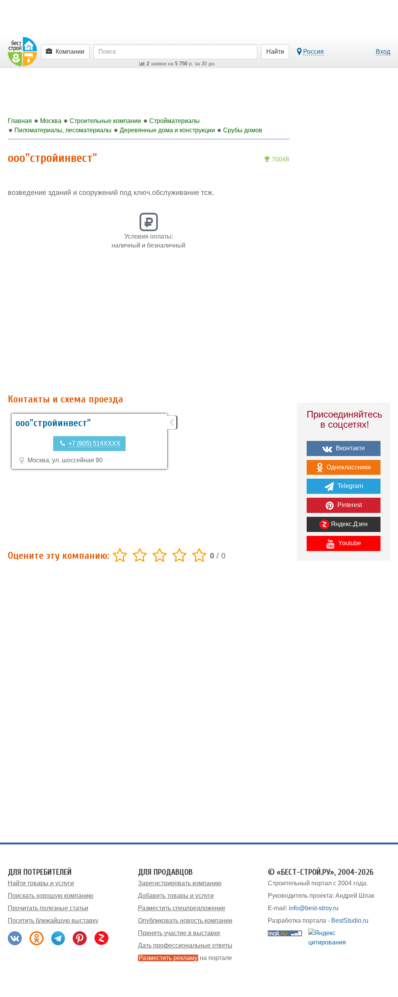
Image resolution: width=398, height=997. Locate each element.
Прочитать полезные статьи (48, 908)
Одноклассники (348, 467)
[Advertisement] (148, 325)
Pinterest (349, 505)
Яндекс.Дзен (348, 524)
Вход (383, 51)
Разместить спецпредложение (181, 908)
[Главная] (22, 51)
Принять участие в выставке (179, 933)
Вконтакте (349, 448)
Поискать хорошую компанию (50, 895)
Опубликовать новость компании (185, 920)
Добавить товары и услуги (176, 895)
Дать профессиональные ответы (185, 945)
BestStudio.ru (349, 920)
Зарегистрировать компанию (180, 883)
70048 (279, 159)
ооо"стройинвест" (53, 423)
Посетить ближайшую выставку (53, 920)
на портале (185, 958)
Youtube (349, 543)
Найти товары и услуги (41, 883)
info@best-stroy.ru (314, 908)
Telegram (349, 486)
